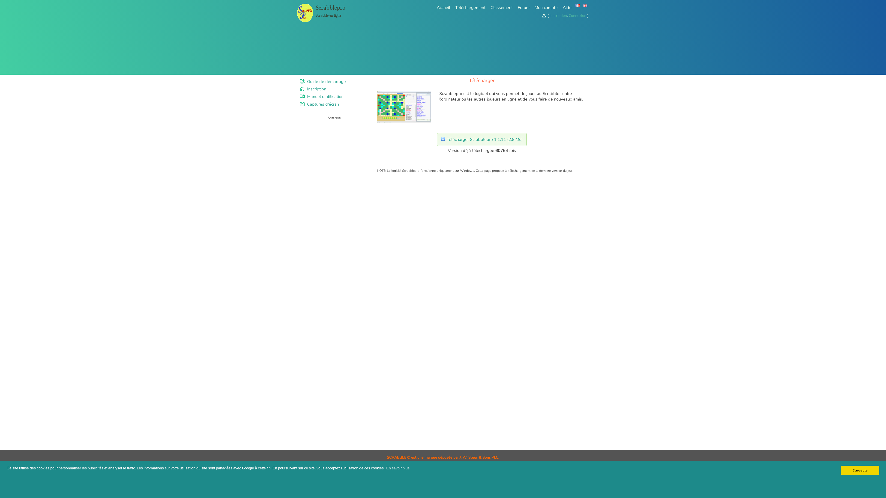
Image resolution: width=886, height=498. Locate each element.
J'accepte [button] (860, 470)
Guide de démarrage (322, 81)
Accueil (443, 7)
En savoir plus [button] (398, 468)
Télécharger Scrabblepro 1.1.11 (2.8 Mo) (484, 139)
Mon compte (546, 7)
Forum (524, 7)
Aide (567, 7)
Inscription (312, 89)
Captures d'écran (319, 104)
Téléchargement (470, 7)
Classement (502, 7)
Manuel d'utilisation (321, 96)
